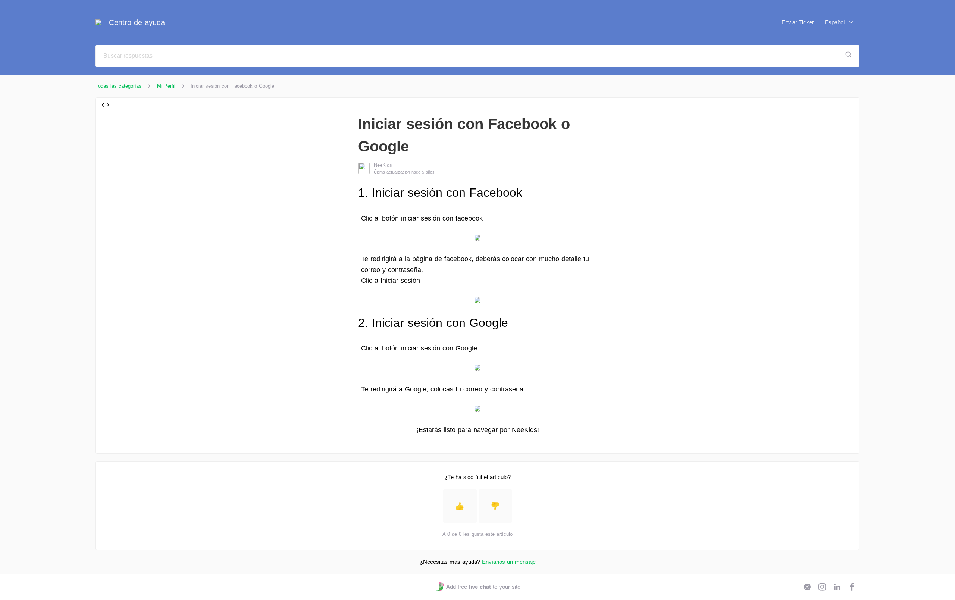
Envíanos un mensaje (509, 562)
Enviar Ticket (798, 22)
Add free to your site (483, 587)
